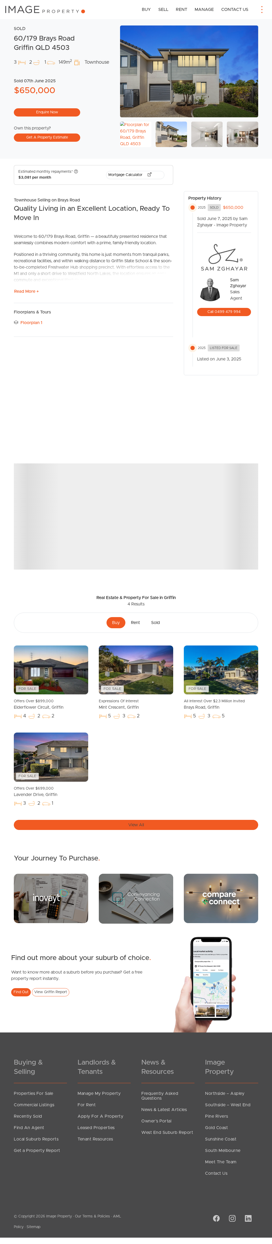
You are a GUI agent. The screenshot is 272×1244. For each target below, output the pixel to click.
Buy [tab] (116, 623)
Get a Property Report (37, 1150)
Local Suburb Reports (36, 1139)
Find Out (21, 992)
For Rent (87, 1105)
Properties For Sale (33, 1093)
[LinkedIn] (247, 1219)
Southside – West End (227, 1105)
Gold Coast (216, 1128)
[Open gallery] (189, 71)
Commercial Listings (34, 1105)
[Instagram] (231, 1219)
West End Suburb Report (167, 1132)
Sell (163, 9)
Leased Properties (96, 1128)
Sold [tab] (155, 623)
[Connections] (221, 898)
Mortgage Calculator (125, 175)
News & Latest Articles (164, 1110)
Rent (181, 9)
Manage (204, 9)
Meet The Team (221, 1162)
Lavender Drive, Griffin (35, 792)
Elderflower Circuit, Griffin (38, 704)
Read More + (26, 291)
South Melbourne (223, 1150)
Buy (146, 9)
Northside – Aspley (224, 1093)
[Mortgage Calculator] (51, 898)
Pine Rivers (216, 1116)
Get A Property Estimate (47, 137)
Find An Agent (29, 1128)
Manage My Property (99, 1093)
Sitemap (33, 1227)
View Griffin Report (50, 992)
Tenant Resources (95, 1139)
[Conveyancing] (136, 898)
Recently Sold (28, 1116)
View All (136, 825)
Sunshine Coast (220, 1139)
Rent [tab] (135, 623)
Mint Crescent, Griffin (119, 704)
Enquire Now (47, 112)
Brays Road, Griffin (214, 704)
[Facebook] (215, 1219)
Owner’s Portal (156, 1121)
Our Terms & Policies (92, 1216)
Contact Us (234, 9)
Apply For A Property (100, 1116)
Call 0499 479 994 (224, 312)
